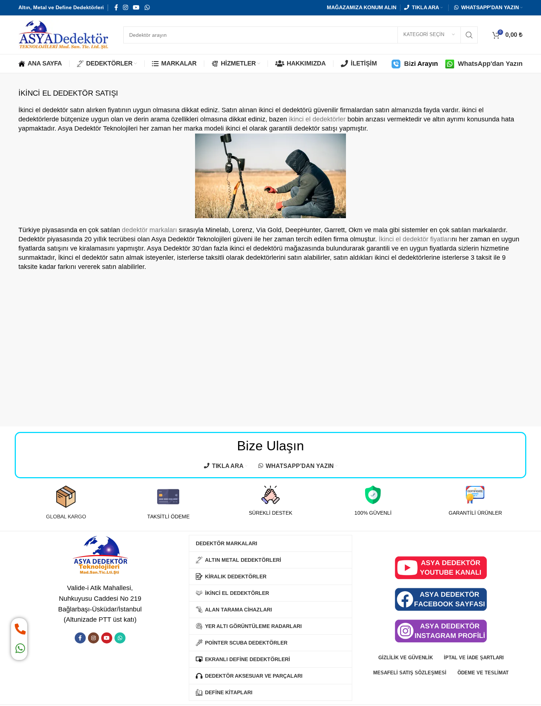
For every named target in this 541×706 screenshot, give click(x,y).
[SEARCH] (469, 34)
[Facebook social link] (116, 7)
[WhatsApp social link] (147, 7)
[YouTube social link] (136, 7)
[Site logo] (63, 34)
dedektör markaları (149, 230)
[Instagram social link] (125, 7)
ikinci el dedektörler (317, 119)
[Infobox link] (65, 503)
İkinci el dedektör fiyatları (415, 239)
